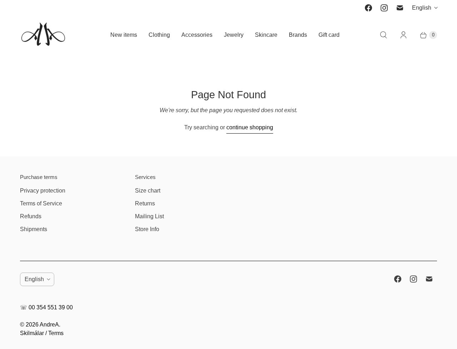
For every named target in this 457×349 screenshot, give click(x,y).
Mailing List (149, 216)
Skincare (266, 35)
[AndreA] (43, 35)
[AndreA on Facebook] (368, 8)
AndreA (49, 324)
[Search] (383, 35)
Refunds (30, 216)
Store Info (147, 229)
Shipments (33, 229)
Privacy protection (42, 191)
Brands (298, 35)
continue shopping (249, 127)
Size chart (147, 191)
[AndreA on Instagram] (384, 8)
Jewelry (233, 35)
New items (123, 35)
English (421, 8)
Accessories (196, 35)
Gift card (329, 35)
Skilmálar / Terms (42, 333)
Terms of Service (41, 203)
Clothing (159, 35)
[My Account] (403, 35)
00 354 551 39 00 (51, 307)
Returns (145, 203)
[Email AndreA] (400, 8)
